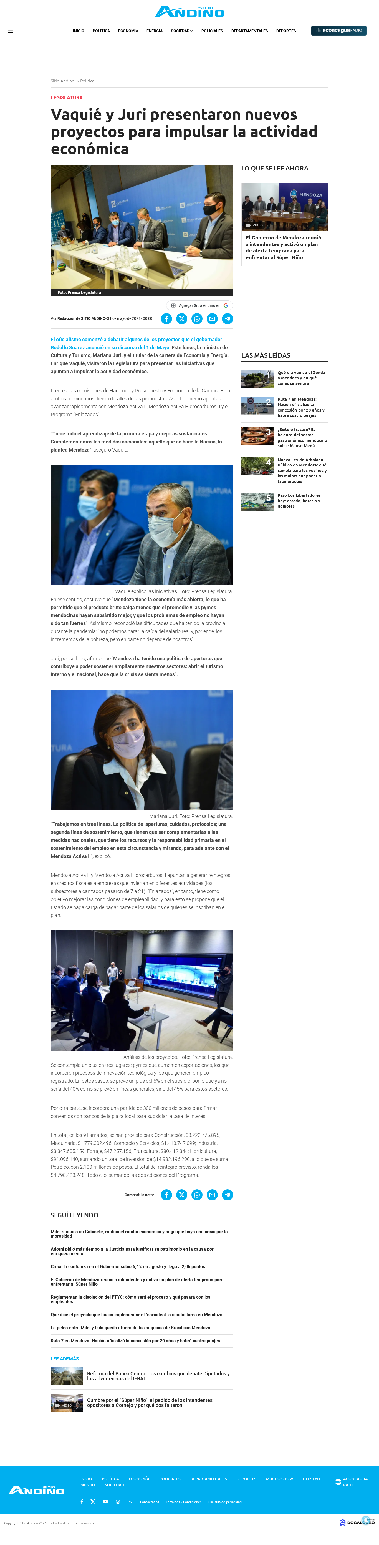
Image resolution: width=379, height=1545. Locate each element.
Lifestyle (312, 1478)
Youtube (105, 1501)
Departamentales (249, 31)
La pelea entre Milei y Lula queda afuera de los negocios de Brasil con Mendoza (130, 1328)
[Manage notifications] (366, 1520)
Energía (154, 31)
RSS (130, 1501)
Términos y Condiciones (183, 1501)
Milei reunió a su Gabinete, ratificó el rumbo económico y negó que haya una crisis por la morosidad (139, 1234)
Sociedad (180, 31)
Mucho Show (279, 1478)
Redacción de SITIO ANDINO (81, 318)
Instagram (118, 1501)
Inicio (78, 31)
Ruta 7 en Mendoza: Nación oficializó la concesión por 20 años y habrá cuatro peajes (135, 1341)
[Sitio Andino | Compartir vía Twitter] (181, 318)
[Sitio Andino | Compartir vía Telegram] (227, 318)
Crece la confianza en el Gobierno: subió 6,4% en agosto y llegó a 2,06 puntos (128, 1267)
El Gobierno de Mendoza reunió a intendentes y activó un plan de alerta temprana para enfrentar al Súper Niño (137, 1282)
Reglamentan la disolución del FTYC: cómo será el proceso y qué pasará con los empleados (130, 1299)
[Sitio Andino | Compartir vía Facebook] (166, 318)
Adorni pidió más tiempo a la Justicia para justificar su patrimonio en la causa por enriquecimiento (132, 1251)
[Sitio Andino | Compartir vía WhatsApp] (197, 318)
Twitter (93, 1501)
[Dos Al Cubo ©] (357, 1524)
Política (101, 31)
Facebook (81, 1501)
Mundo (87, 1485)
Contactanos (149, 1501)
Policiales (212, 31)
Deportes (286, 31)
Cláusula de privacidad (225, 1501)
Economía (128, 31)
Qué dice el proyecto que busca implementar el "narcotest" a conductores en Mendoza (137, 1315)
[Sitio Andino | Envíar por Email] (212, 318)
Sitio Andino (63, 80)
